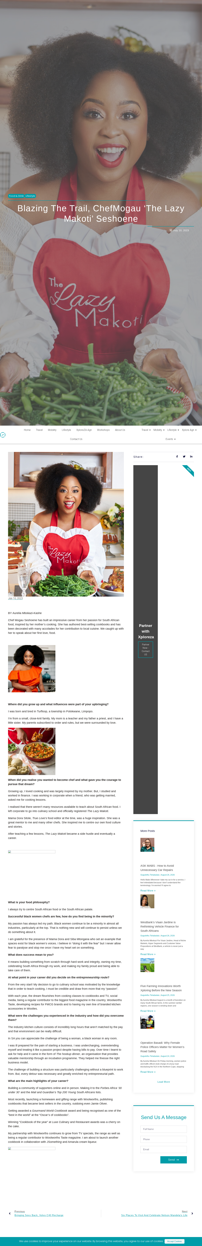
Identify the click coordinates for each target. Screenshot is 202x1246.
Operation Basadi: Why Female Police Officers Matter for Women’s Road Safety (162, 1057)
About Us (120, 440)
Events (169, 449)
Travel (39, 440)
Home (27, 440)
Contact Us (76, 449)
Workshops (103, 440)
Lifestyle (66, 440)
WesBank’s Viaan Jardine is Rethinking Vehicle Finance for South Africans (159, 937)
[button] (164, 1092)
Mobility (52, 440)
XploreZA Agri (84, 440)
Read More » (148, 901)
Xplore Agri (188, 440)
